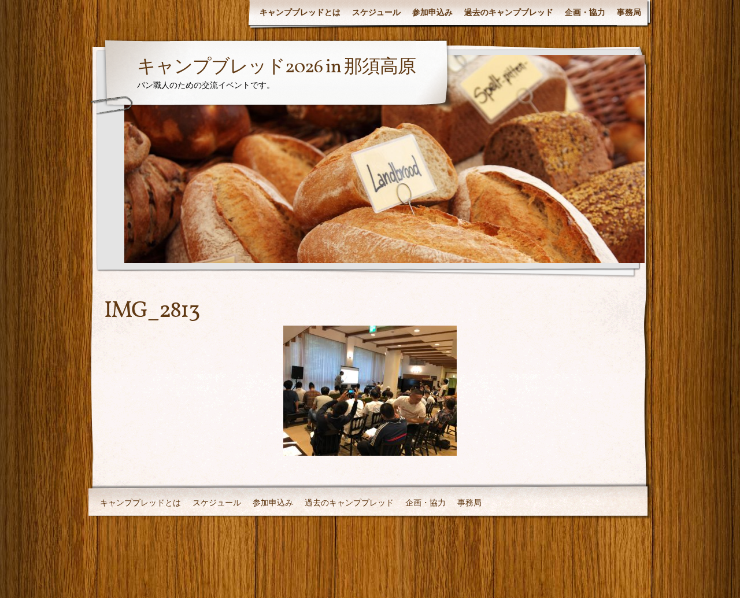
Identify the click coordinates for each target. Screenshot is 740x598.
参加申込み (432, 12)
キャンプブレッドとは (300, 12)
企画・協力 (585, 12)
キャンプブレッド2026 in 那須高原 (276, 67)
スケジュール (376, 12)
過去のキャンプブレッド (508, 12)
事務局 (629, 12)
